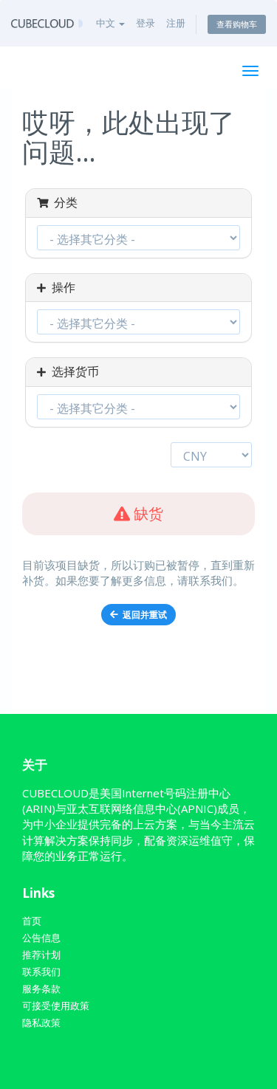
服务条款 (41, 988)
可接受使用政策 (55, 1005)
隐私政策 (41, 1022)
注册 (175, 23)
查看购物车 (236, 24)
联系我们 (41, 971)
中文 (106, 23)
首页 (31, 920)
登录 (145, 23)
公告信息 (41, 937)
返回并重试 (142, 614)
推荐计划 (41, 954)
